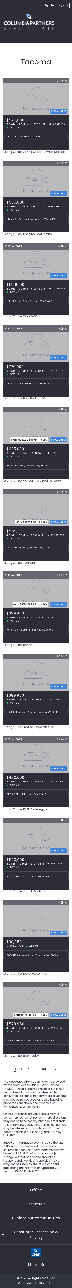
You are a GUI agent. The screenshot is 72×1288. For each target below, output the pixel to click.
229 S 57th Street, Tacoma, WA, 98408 (28, 876)
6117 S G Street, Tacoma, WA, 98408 (26, 794)
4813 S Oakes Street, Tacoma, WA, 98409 (30, 630)
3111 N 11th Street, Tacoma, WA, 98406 (27, 465)
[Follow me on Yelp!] (42, 1264)
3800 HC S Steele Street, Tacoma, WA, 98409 (32, 955)
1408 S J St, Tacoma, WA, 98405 (24, 136)
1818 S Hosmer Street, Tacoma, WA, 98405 (30, 1040)
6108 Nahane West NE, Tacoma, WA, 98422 (31, 383)
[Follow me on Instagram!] (36, 1264)
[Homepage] (29, 27)
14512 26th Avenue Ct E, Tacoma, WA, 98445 (31, 219)
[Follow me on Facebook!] (29, 1264)
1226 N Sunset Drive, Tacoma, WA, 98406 (29, 301)
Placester (46, 1283)
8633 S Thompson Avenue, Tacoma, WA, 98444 (33, 712)
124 (44, 1069)
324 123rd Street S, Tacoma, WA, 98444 (29, 547)
